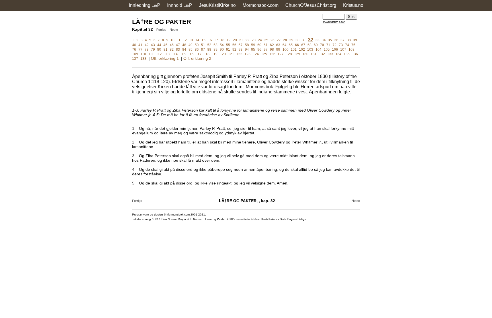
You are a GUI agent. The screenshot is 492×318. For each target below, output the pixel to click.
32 (310, 39)
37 (343, 40)
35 (330, 40)
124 (256, 54)
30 (298, 40)
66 (297, 45)
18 (222, 40)
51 (203, 45)
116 (191, 54)
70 (322, 45)
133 (330, 54)
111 (151, 54)
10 (173, 40)
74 (347, 45)
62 (272, 45)
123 (248, 54)
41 (140, 45)
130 (305, 54)
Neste (174, 29)
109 (135, 54)
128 (289, 54)
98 (272, 50)
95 (253, 50)
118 (207, 54)
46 (172, 45)
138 (143, 59)
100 (285, 50)
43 (153, 45)
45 (165, 45)
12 (185, 40)
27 (279, 40)
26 (272, 40)
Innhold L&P (179, 5)
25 (266, 40)
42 (147, 45)
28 (285, 40)
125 (264, 54)
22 (247, 40)
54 (222, 45)
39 (355, 40)
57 (241, 45)
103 (310, 50)
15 (204, 40)
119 (215, 54)
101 (294, 50)
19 (229, 40)
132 (322, 54)
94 (247, 50)
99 (278, 50)
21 (241, 40)
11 (179, 40)
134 (338, 54)
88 (209, 50)
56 (234, 45)
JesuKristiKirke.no (217, 5)
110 (143, 54)
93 (241, 50)
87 (203, 50)
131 (314, 54)
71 (328, 45)
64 (284, 45)
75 (353, 45)
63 (278, 45)
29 (291, 40)
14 (197, 40)
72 (335, 45)
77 (140, 50)
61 (266, 45)
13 (191, 40)
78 (147, 50)
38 (349, 40)
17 (216, 40)
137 (135, 59)
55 (228, 45)
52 (209, 45)
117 (199, 54)
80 (159, 50)
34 (324, 40)
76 (134, 50)
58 (247, 45)
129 (297, 54)
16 (210, 40)
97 (266, 50)
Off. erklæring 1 (165, 58)
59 (253, 45)
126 (272, 54)
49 (190, 45)
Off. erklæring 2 (197, 58)
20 (235, 40)
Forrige (161, 29)
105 (327, 50)
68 (309, 45)
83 (178, 50)
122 (239, 54)
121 (231, 54)
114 (175, 54)
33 (317, 40)
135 (347, 54)
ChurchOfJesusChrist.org (310, 5)
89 (216, 50)
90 (222, 50)
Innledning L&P (144, 5)
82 (172, 50)
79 (153, 50)
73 (341, 45)
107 (343, 50)
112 (159, 54)
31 (304, 40)
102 (302, 50)
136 (355, 54)
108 (351, 50)
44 (159, 45)
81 (165, 50)
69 (316, 45)
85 (190, 50)
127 (281, 54)
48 (184, 45)
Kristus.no (353, 5)
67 (303, 45)
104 (318, 50)
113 (167, 54)
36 (336, 40)
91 (228, 50)
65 (291, 45)
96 (259, 50)
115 (183, 54)
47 (178, 45)
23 (254, 40)
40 (134, 45)
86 (197, 50)
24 (260, 40)
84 (184, 50)
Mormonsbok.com (260, 5)
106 (335, 50)
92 (234, 50)
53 (216, 45)
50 (197, 45)
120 (223, 54)
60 (259, 45)
